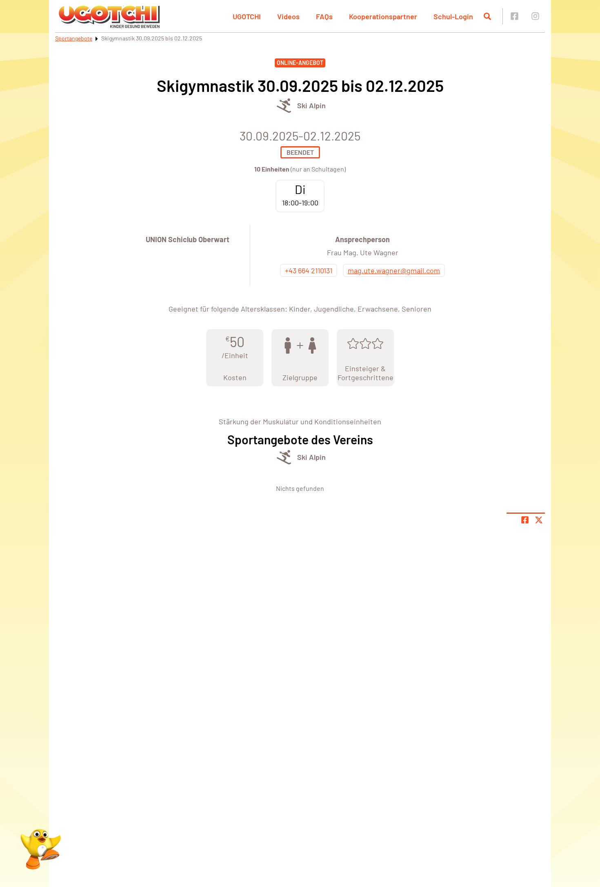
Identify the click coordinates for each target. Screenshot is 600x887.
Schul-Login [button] (453, 16)
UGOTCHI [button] (247, 16)
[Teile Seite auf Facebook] (525, 520)
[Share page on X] (539, 520)
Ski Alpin (311, 105)
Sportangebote (73, 38)
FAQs (324, 16)
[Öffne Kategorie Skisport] (284, 105)
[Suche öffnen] (487, 16)
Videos (288, 16)
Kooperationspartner (383, 16)
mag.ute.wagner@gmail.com (394, 270)
